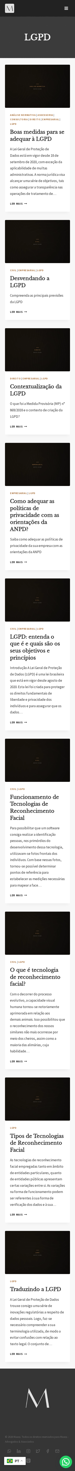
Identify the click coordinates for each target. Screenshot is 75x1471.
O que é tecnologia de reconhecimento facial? (35, 977)
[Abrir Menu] (66, 8)
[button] (66, 1462)
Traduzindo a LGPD (35, 1289)
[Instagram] (28, 1451)
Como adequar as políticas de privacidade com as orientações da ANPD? (34, 515)
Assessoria (45, 115)
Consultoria (19, 119)
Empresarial (50, 119)
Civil (13, 270)
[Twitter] (38, 1451)
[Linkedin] (19, 1451)
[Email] (57, 1451)
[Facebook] (48, 1451)
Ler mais (18, 203)
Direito (35, 119)
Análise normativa (23, 115)
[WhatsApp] (9, 1451)
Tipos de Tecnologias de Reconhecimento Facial (37, 1143)
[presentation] (37, 86)
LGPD (13, 123)
